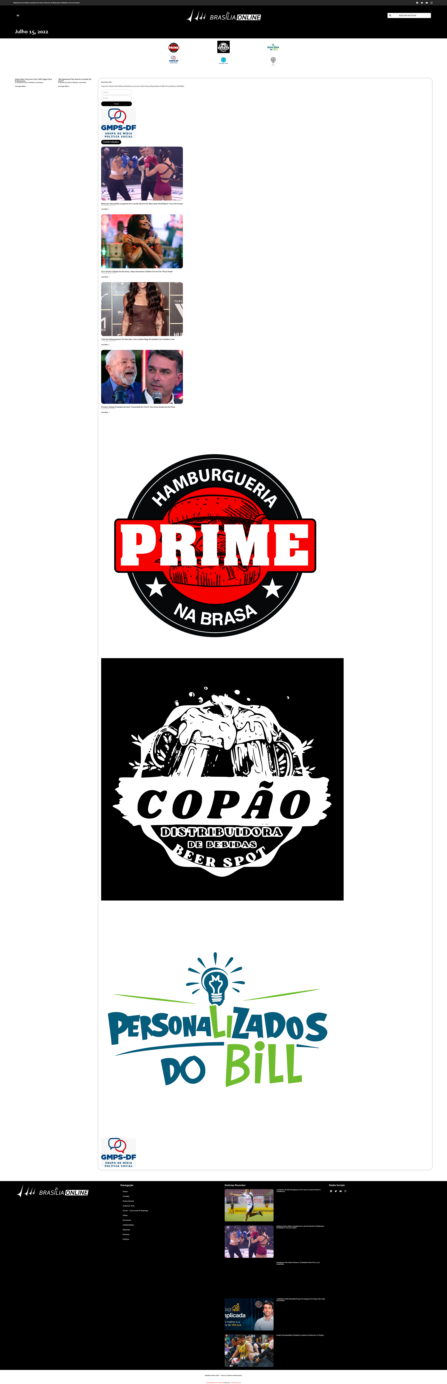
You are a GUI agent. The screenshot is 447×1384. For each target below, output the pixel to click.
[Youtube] (427, 3)
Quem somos (128, 1201)
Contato (126, 1196)
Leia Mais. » (105, 209)
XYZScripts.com (236, 1382)
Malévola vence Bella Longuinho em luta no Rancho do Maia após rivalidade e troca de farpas (142, 204)
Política (126, 1239)
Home (125, 1191)
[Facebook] (417, 3)
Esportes (126, 1230)
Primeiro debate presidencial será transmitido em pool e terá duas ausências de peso (138, 407)
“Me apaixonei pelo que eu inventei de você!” (74, 80)
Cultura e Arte (128, 1206)
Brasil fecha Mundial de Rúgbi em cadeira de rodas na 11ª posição (300, 1335)
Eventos (126, 1234)
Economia (127, 1220)
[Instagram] (431, 3)
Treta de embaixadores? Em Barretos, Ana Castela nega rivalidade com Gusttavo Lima (138, 339)
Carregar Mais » (20, 86)
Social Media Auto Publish (214, 1382)
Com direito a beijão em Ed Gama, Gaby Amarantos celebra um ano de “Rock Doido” (137, 271)
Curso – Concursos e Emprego (135, 1210)
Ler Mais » (280, 1194)
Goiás (125, 1215)
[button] (18, 15)
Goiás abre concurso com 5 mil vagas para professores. (33, 80)
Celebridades (128, 1225)
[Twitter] (422, 3)
